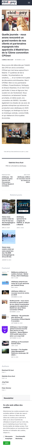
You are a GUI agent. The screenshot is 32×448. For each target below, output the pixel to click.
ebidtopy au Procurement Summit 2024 (20, 342)
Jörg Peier (5, 382)
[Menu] (28, 2)
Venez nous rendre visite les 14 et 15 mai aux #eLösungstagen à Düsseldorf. (8, 220)
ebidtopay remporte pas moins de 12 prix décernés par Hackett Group (20, 283)
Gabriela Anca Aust (7, 59)
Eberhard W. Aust (8, 370)
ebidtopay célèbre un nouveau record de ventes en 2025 (20, 293)
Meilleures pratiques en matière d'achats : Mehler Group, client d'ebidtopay (20, 274)
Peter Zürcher (6, 388)
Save (6, 443)
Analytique (8, 438)
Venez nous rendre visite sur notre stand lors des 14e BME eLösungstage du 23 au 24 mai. (8, 252)
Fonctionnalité (20, 436)
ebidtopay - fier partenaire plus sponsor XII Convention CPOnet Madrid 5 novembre (20, 318)
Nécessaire (9, 436)
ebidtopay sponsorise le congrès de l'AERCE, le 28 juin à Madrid (23, 220)
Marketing (19, 438)
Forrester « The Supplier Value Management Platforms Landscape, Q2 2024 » (19, 352)
